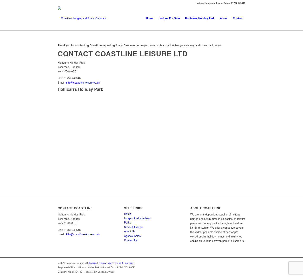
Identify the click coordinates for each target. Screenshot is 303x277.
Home (127, 214)
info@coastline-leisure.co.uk (83, 82)
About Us (129, 231)
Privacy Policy (106, 262)
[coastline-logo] (82, 18)
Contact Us (130, 240)
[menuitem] (149, 18)
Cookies (92, 262)
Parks (127, 222)
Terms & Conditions (124, 262)
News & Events (133, 227)
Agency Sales (132, 236)
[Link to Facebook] (59, 3)
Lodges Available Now (137, 218)
